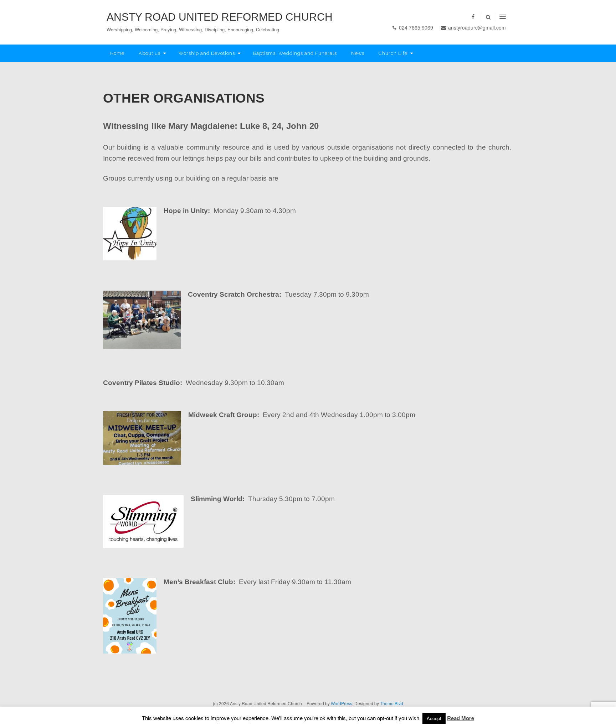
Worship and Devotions (207, 53)
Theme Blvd (391, 703)
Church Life (393, 53)
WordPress (341, 703)
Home (117, 53)
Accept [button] (434, 718)
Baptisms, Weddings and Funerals (295, 53)
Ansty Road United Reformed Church (220, 17)
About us (149, 53)
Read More (460, 718)
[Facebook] (473, 16)
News (357, 53)
